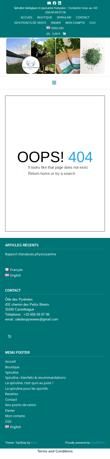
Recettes (11, 394)
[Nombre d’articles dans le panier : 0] (9, 336)
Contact (83, 17)
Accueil (27, 17)
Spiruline (64, 17)
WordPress (98, 442)
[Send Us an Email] (49, 3)
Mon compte (75, 22)
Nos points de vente (30, 22)
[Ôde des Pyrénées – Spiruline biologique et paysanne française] (55, 56)
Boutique (44, 17)
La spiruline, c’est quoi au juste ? (29, 383)
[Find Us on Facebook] (54, 3)
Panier (56, 22)
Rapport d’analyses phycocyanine (30, 254)
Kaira (34, 442)
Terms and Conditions (55, 451)
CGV (93, 22)
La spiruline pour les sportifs (26, 388)
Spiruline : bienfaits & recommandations (35, 377)
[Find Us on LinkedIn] (59, 3)
